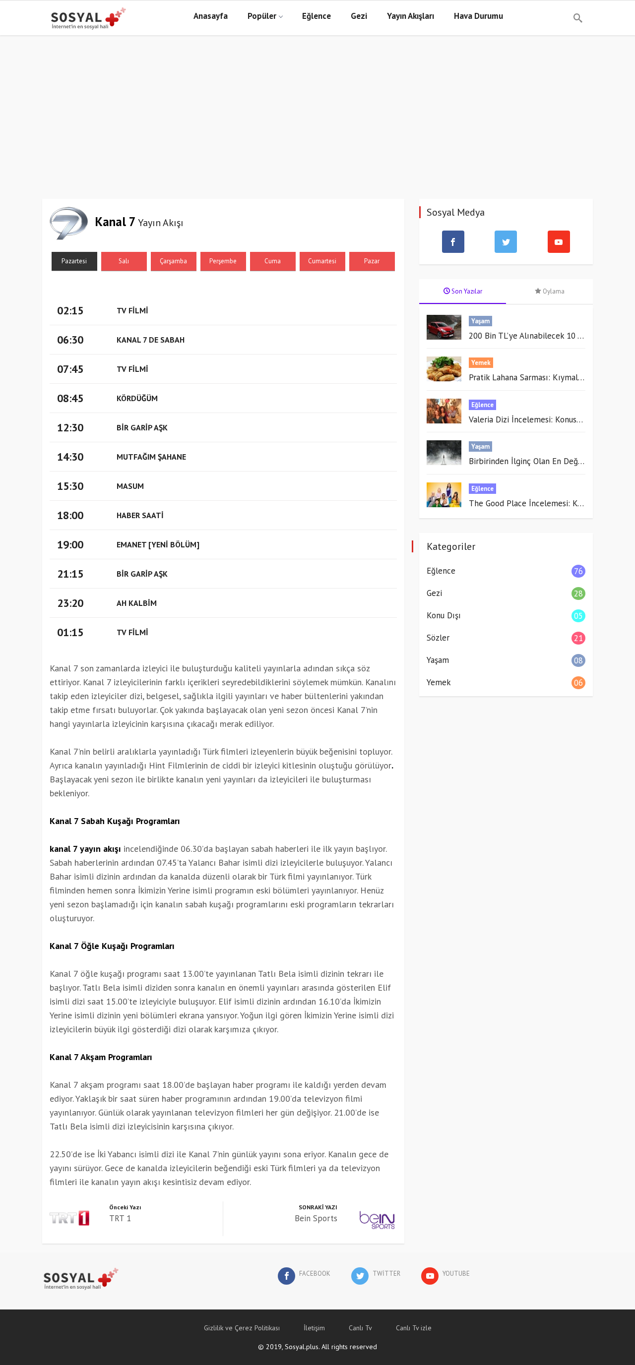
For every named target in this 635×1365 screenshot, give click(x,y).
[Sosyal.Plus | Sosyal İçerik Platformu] (49, 17)
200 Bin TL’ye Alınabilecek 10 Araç (531, 335)
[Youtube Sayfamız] (558, 242)
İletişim (314, 1327)
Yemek (481, 362)
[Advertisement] (317, 124)
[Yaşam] (448, 327)
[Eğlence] (448, 411)
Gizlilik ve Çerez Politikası (242, 1327)
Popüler (262, 15)
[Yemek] (448, 368)
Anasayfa (210, 15)
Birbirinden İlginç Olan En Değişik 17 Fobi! (545, 461)
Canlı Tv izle (414, 1327)
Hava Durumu (478, 15)
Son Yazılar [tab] (466, 291)
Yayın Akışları (410, 15)
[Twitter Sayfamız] (506, 242)
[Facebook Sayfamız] (453, 242)
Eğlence (316, 15)
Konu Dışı (444, 615)
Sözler (438, 637)
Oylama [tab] (553, 291)
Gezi (359, 15)
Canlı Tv (360, 1327)
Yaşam (480, 321)
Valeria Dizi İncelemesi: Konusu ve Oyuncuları (550, 419)
